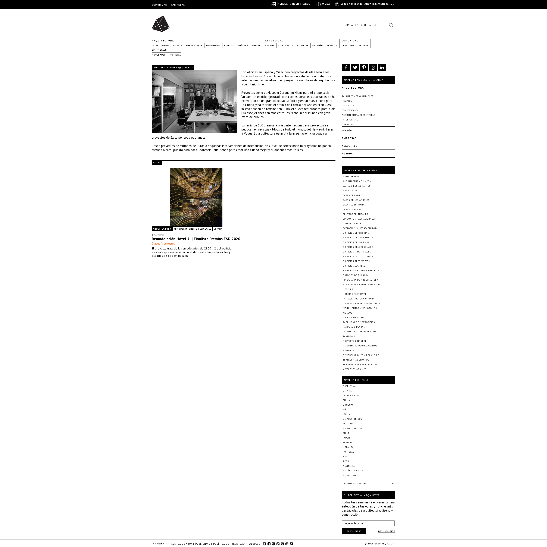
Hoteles (348, 289)
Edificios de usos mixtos (358, 237)
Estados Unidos (352, 419)
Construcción (350, 110)
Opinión (317, 45)
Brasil (347, 456)
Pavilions (349, 336)
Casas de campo (352, 195)
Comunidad (350, 40)
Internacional (352, 395)
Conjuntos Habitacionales (359, 218)
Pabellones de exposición (359, 322)
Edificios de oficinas (356, 233)
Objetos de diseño (354, 317)
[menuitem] (365, 5)
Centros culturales (355, 214)
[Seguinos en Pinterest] (364, 67)
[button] (391, 25)
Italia (346, 414)
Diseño (347, 130)
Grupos (363, 45)
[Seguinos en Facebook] (346, 67)
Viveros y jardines (354, 369)
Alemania (349, 466)
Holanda (348, 447)
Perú (346, 461)
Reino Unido (350, 475)
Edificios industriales (357, 251)
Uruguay (348, 404)
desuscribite (386, 531)
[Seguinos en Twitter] (355, 67)
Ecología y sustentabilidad (360, 228)
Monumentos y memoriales (360, 308)
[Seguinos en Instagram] (373, 67)
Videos (228, 45)
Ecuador (348, 423)
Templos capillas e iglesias (360, 364)
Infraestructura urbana (359, 298)
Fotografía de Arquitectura (360, 280)
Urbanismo (213, 45)
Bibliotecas (350, 190)
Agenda (270, 45)
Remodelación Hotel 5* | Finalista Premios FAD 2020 (196, 238)
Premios (332, 45)
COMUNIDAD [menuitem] (159, 4)
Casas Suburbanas (354, 204)
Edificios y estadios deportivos (362, 270)
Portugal (348, 451)
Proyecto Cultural (354, 341)
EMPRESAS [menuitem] (178, 4)
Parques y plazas (354, 327)
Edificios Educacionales (358, 247)
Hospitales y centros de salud (362, 284)
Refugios (348, 350)
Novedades (159, 54)
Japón (346, 437)
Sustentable (194, 45)
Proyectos (348, 105)
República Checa (353, 470)
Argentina (349, 386)
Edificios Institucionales (359, 256)
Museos (347, 312)
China (346, 400)
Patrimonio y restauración (359, 331)
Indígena (242, 45)
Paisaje (177, 45)
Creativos (348, 45)
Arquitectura (163, 40)
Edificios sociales (354, 265)
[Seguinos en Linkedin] (382, 67)
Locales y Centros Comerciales (362, 303)
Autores (159, 67)
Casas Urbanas (352, 209)
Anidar (256, 45)
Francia (348, 442)
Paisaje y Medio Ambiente (357, 96)
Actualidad (274, 40)
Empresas (159, 49)
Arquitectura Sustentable (358, 115)
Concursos (285, 45)
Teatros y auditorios (356, 359)
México (347, 409)
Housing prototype (355, 294)
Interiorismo (160, 45)
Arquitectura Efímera (357, 181)
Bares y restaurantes (357, 186)
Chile (346, 433)
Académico (350, 145)
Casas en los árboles (356, 200)
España (218, 228)
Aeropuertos (351, 176)
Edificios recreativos (356, 261)
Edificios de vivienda (356, 242)
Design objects (352, 223)
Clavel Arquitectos (163, 243)
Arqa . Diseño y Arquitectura (162, 22)
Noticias (303, 45)
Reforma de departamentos (360, 345)
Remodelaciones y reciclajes (192, 228)
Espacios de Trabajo (355, 275)
